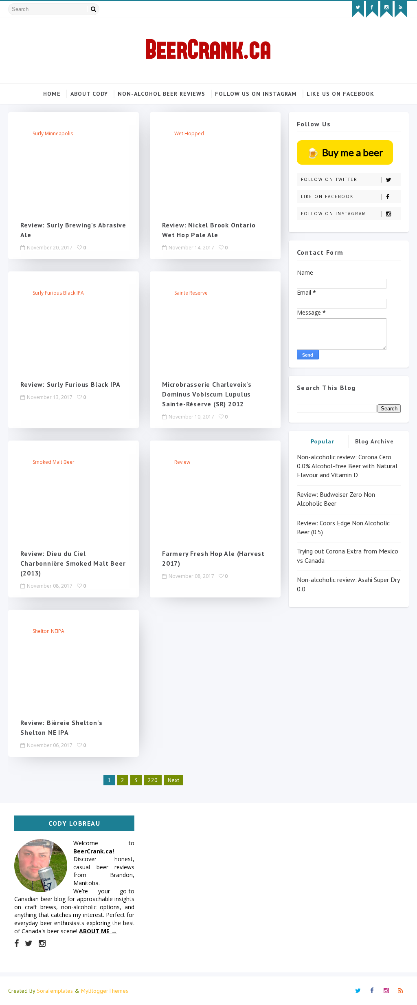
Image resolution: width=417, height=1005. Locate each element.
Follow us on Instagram (256, 93)
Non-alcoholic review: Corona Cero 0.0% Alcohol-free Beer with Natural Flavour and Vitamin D (347, 466)
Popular (323, 441)
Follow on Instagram (334, 213)
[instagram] (386, 9)
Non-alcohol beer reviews (161, 93)
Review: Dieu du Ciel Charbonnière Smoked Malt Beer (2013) (72, 563)
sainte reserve (191, 292)
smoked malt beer (54, 461)
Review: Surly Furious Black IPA (70, 384)
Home (52, 93)
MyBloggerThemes (104, 990)
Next (173, 780)
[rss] (401, 9)
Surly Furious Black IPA (58, 292)
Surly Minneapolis (53, 133)
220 (153, 780)
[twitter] (358, 9)
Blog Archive (374, 441)
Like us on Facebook (340, 93)
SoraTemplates (55, 990)
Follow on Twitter (329, 179)
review (182, 461)
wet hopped (189, 133)
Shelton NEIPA (48, 631)
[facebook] (372, 9)
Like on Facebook (327, 196)
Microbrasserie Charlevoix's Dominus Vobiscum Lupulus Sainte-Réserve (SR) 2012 (207, 394)
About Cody (89, 93)
